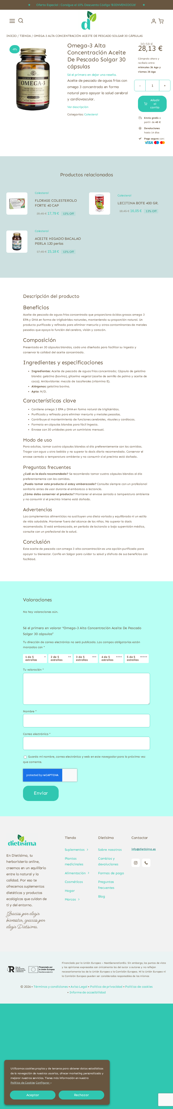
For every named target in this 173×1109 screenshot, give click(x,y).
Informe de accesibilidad (87, 992)
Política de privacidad (106, 987)
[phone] (146, 863)
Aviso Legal (78, 987)
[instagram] (135, 863)
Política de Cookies (23, 1082)
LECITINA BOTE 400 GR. (138, 203)
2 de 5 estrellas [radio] (56, 658)
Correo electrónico (37, 734)
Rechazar (81, 1095)
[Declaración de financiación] (30, 969)
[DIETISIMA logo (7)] (88, 11)
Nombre (30, 711)
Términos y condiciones (51, 987)
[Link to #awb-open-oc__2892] (12, 21)
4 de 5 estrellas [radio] (107, 658)
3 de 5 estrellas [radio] (82, 658)
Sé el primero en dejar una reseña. (91, 75)
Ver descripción (77, 107)
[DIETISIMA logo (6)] (22, 834)
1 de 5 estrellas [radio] (31, 658)
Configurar (43, 1082)
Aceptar (32, 1095)
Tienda (25, 36)
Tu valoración (33, 669)
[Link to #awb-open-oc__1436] (20, 20)
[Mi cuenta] (153, 21)
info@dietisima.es (143, 849)
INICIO (11, 36)
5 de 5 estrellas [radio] (133, 658)
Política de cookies (138, 987)
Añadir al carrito (154, 103)
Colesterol (91, 114)
